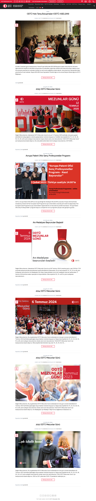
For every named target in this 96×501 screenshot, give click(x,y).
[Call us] (24, 1)
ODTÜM (68, 4)
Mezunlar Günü (39, 4)
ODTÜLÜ (74, 4)
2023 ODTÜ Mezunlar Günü (48, 358)
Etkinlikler (56, 4)
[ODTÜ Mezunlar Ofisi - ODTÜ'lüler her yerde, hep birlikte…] (13, 6)
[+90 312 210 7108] (94, 1)
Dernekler (31, 7)
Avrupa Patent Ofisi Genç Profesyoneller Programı (48, 156)
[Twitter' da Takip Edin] (20, 1)
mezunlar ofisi (52, 18)
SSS (37, 7)
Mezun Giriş (81, 4)
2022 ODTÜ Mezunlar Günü (48, 424)
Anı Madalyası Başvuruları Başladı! (48, 222)
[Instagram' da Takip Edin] (17, 1)
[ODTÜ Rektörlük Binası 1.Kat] (82, 1)
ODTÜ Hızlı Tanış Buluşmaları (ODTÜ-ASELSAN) (48, 14)
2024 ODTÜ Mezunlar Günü (48, 291)
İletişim (89, 4)
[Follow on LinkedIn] (27, 1)
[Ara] (94, 5)
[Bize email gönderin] (22, 1)
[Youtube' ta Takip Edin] (29, 1)
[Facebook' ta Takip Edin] (15, 1)
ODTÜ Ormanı (48, 4)
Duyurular (31, 4)
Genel (48, 11)
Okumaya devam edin (48, 77)
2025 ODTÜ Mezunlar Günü (48, 89)
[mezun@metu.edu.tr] (86, 1)
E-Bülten (62, 4)
